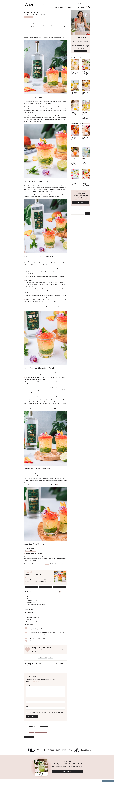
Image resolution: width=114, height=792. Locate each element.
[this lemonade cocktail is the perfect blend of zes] (50, 784)
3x (64, 591)
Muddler (29, 619)
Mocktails (81, 7)
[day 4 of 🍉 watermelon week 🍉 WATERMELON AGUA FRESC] (93, 784)
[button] (26, 572)
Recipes (28, 10)
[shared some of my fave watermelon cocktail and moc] (64, 784)
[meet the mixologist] (80, 22)
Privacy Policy (74, 1)
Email (27, 706)
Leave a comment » (29, 736)
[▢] (26, 595)
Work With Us (85, 1)
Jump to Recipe (29, 16)
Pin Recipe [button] (59, 586)
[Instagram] (75, 3)
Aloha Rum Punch (29, 548)
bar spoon (48, 103)
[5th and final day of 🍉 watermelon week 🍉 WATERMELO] (78, 784)
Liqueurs (85, 71)
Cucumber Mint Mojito (30, 551)
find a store (48, 408)
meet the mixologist (80, 50)
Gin (84, 158)
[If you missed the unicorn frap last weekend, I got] (35, 784)
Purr (89, 789)
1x (59, 591)
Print (31, 586)
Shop (81, 1)
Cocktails (70, 7)
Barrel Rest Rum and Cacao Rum (38, 379)
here (33, 408)
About (68, 1)
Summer (50, 657)
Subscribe (80, 202)
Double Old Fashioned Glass (33, 617)
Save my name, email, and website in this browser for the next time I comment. (46, 712)
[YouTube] (80, 3)
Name (27, 700)
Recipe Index (78, 1)
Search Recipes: (81, 210)
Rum (46, 657)
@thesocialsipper (58, 649)
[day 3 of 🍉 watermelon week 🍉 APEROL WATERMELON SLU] (107, 784)
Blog (70, 1)
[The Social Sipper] (34, 5)
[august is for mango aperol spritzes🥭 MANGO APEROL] (21, 784)
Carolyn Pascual (28, 14)
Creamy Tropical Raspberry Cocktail (33, 553)
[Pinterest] (78, 3)
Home (25, 10)
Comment (28, 685)
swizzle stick (39, 103)
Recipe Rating (29, 681)
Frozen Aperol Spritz (60, 663)
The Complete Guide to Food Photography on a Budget (33, 664)
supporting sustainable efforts (60, 480)
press (34, 478)
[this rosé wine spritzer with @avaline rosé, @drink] (7, 784)
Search (87, 213)
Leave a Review (46, 586)
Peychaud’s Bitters (36, 299)
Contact (89, 1)
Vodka (73, 112)
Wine (84, 180)
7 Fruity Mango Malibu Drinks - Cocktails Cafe (38, 732)
